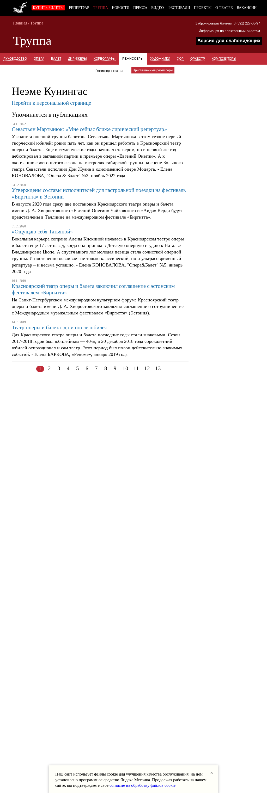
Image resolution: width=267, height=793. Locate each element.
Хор (180, 58)
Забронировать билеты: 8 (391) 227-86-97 (227, 23)
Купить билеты (48, 8)
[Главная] (20, 6)
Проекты (202, 8)
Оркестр (197, 58)
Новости (120, 8)
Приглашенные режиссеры (153, 70)
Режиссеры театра (109, 71)
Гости (82, 70)
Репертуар (79, 8)
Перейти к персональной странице (51, 103)
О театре (224, 8)
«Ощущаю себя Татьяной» (42, 231)
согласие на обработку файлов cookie (142, 785)
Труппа (100, 8)
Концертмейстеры (53, 70)
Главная (20, 23)
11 (136, 368)
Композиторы (224, 58)
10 (125, 368)
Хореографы (105, 58)
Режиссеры (132, 58)
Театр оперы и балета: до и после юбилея (59, 327)
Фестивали (179, 8)
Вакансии (247, 8)
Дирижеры (77, 58)
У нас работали (17, 70)
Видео (157, 8)
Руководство (15, 58)
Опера (39, 58)
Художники (160, 58)
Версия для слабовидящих (228, 40)
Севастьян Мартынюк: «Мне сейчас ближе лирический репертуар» (89, 129)
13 (158, 368)
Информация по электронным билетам (229, 31)
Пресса (140, 8)
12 (147, 368)
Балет (56, 58)
